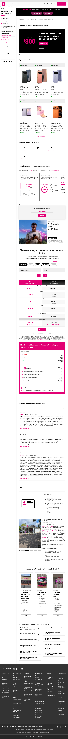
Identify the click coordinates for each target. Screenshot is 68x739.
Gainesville (33, 19)
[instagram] (12, 61)
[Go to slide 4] (34, 550)
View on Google (24, 428)
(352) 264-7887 (26, 606)
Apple (54, 536)
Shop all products (42, 136)
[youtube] (9, 61)
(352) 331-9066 (58, 605)
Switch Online (48, 13)
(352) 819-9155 (42, 601)
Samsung (59, 536)
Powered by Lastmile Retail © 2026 (34, 736)
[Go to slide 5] (38, 550)
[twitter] (7, 61)
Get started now (52, 238)
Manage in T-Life (37, 13)
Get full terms (41, 48)
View (26, 615)
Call (8, 53)
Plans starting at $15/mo (6, 42)
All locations (21, 19)
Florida (27, 19)
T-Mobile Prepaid (4, 37)
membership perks (47, 526)
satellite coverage (49, 532)
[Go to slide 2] (38, 55)
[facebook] (4, 61)
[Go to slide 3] (52, 55)
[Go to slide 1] (24, 55)
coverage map (55, 170)
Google (44, 537)
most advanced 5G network (50, 530)
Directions (8, 47)
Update (42, 215)
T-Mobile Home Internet (6, 35)
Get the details (43, 43)
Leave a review (58, 407)
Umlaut (31, 170)
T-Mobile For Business (5, 39)
